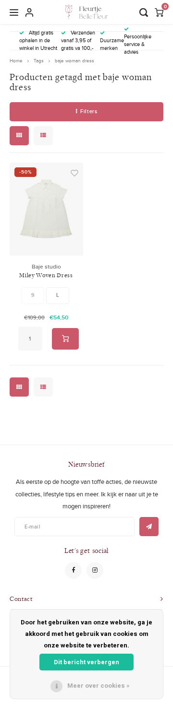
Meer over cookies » (98, 685)
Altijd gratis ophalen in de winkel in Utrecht (38, 40)
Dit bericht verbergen (86, 662)
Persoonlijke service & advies (137, 44)
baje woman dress (74, 60)
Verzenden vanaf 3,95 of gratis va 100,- (78, 40)
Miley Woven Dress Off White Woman (46, 275)
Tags (39, 60)
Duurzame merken (112, 44)
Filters (88, 111)
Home (16, 60)
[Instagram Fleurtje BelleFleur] (94, 570)
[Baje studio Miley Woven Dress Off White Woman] (46, 209)
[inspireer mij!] (149, 526)
